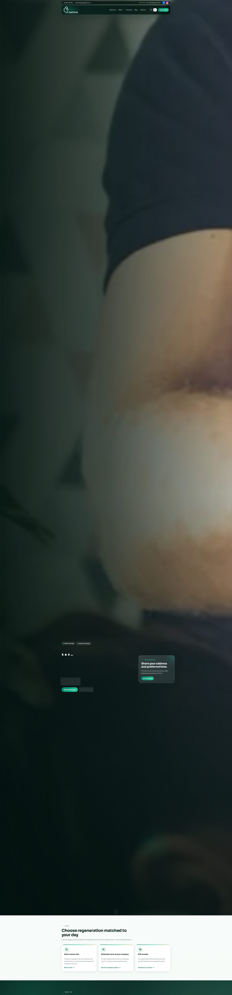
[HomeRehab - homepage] (70, 9)
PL (151, 10)
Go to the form (143, 678)
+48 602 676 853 (68, 3)
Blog (136, 10)
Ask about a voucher (145, 967)
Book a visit (163, 10)
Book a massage (69, 690)
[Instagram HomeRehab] (167, 2)
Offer (120, 10)
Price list (129, 10)
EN (155, 10)
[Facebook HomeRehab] (163, 2)
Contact (143, 10)
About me (113, 10)
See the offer (86, 690)
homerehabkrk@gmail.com (82, 3)
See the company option (109, 967)
